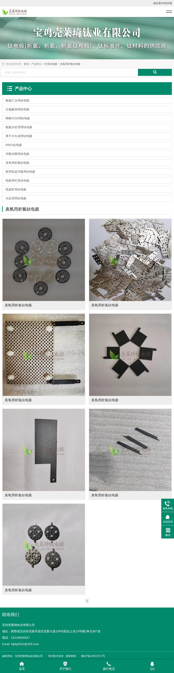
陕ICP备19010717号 (93, 656)
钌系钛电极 (51, 63)
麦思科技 (71, 656)
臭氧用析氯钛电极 (70, 63)
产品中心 (37, 63)
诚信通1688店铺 (162, 3)
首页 (26, 63)
